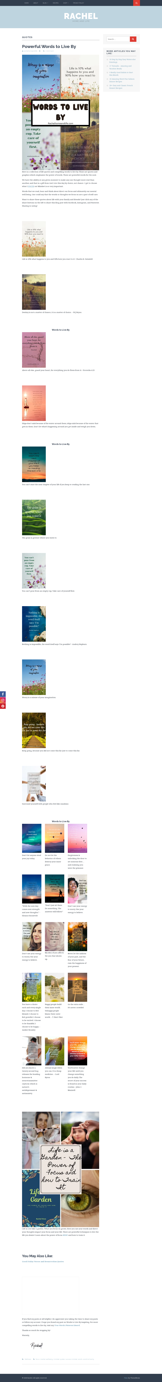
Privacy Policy (78, 3)
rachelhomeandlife (30, 51)
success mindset (71, 1359)
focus (37, 1359)
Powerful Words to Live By (49, 46)
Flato (126, 1378)
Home (26, 3)
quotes (62, 1359)
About (35, 3)
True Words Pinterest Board (67, 1325)
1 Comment (49, 51)
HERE (65, 1235)
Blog (45, 3)
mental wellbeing (46, 1359)
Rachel (81, 16)
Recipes (55, 3)
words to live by (88, 1359)
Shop (65, 3)
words (80, 1359)
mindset (56, 1359)
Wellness (28, 1359)
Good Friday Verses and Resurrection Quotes (43, 1261)
